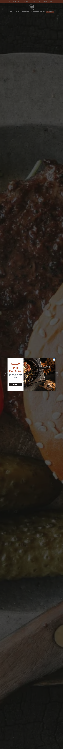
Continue (15, 384)
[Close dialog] (54, 359)
